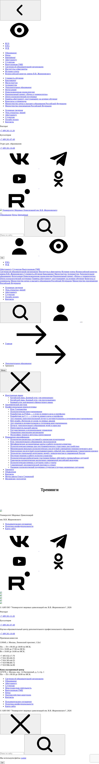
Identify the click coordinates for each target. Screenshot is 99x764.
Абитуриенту (11, 60)
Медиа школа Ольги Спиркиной (19, 476)
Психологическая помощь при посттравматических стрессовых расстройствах (44, 446)
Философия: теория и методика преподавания (30, 435)
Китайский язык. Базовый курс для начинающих (31, 398)
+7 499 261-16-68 (7, 148)
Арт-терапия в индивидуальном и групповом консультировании (38, 423)
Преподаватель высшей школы (24, 428)
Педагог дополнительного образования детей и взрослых (35, 425)
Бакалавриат (10, 80)
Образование (11, 53)
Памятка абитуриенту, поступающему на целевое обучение (31, 99)
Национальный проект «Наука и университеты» (26, 94)
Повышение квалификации (17, 437)
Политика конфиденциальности (19, 526)
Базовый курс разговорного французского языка (31, 402)
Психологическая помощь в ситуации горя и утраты (33, 462)
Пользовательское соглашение (18, 524)
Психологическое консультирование (26, 411)
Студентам (10, 62)
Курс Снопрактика (18, 409)
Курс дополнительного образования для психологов (33, 442)
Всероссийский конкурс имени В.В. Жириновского (28, 74)
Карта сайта (10, 528)
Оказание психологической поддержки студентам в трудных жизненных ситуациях (47, 467)
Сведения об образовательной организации (24, 67)
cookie (23, 758)
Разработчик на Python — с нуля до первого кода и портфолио (37, 414)
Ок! (2, 763)
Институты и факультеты (16, 69)
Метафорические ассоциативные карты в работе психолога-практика (40, 444)
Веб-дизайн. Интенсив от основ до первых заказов (32, 421)
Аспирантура (11, 85)
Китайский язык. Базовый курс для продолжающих (33, 400)
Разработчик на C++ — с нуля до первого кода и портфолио (36, 416)
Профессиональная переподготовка (20, 407)
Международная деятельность (18, 688)
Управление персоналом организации (27, 432)
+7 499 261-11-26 (7, 131)
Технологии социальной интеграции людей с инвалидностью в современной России (47, 453)
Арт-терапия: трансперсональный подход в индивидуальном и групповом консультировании (51, 418)
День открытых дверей (15, 112)
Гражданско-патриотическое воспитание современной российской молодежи (44, 460)
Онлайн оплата (12, 119)
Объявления (10, 472)
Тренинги (9, 469)
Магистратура (11, 83)
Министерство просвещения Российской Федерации (28, 106)
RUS (7, 43)
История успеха (12, 71)
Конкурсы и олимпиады (15, 101)
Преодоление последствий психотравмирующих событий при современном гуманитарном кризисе (54, 451)
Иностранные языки (14, 395)
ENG (7, 46)
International (10, 57)
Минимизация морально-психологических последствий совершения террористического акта (51, 449)
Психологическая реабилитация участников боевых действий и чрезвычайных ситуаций (49, 458)
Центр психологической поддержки (21, 97)
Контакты (9, 122)
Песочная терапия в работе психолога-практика (31, 455)
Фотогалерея (10, 90)
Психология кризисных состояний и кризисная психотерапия (37, 439)
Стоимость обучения (14, 78)
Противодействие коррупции (18, 695)
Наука (7, 55)
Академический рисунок (16, 405)
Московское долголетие (15, 479)
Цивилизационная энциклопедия (20, 92)
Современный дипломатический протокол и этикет (33, 465)
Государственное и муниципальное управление (31, 430)
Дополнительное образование (18, 87)
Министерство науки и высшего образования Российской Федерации (35, 103)
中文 (7, 48)
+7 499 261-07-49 (7, 139)
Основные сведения (14, 110)
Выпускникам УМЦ (14, 64)
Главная (8, 343)
